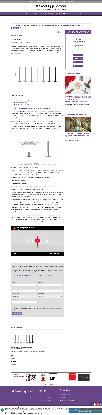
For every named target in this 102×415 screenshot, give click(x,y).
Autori (41, 394)
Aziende (65, 13)
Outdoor (56, 13)
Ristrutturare (24, 13)
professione (15, 293)
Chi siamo (42, 391)
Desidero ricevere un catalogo (22, 275)
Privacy (16, 401)
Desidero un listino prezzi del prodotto (25, 279)
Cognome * (41, 282)
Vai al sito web (78, 47)
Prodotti (70, 13)
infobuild (30, 1)
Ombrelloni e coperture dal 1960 (23, 104)
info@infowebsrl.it (66, 394)
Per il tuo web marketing (52, 1)
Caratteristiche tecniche (21, 102)
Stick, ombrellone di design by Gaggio (24, 101)
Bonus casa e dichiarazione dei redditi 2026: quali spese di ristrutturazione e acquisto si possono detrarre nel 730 (78, 97)
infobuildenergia (39, 1)
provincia (41, 293)
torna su (51, 385)
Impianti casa (32, 13)
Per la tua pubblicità (47, 397)
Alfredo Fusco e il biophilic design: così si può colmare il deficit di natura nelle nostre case (77, 135)
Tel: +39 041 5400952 (78, 45)
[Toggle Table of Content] (12, 98)
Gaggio (37, 111)
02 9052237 (64, 397)
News (60, 13)
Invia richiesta (17, 313)
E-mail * (14, 288)
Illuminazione (50, 13)
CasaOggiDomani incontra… (76, 114)
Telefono (40, 288)
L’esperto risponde (72, 73)
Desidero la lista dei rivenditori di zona (51, 275)
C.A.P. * (14, 299)
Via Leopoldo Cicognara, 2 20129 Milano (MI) (71, 400)
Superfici (14, 364)
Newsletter (76, 13)
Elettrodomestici (41, 13)
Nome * (14, 282)
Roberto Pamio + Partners (53, 186)
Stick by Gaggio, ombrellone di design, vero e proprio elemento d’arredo (22, 347)
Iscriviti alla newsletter (67, 1)
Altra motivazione (45, 279)
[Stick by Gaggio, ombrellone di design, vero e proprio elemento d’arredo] (24, 339)
